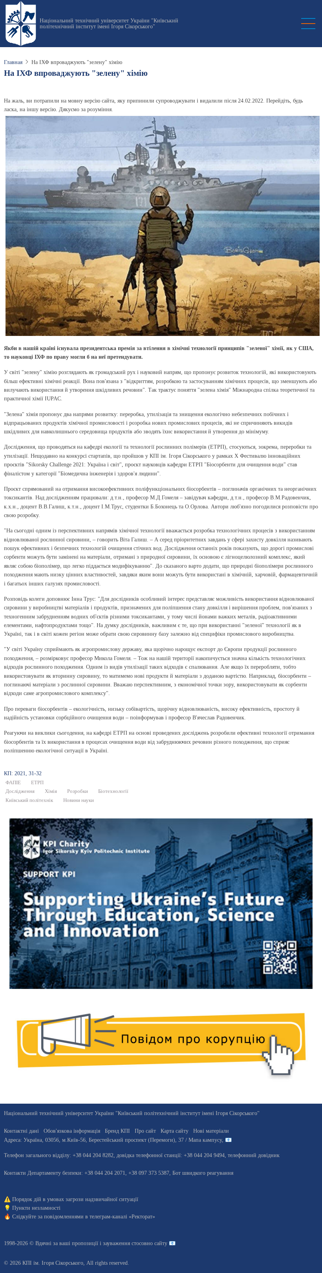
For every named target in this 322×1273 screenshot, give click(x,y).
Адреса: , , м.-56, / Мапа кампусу (113, 1140)
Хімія (51, 791)
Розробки (77, 791)
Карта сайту (174, 1131)
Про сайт (145, 1131)
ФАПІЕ (13, 782)
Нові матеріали (211, 1131)
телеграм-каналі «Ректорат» (122, 1217)
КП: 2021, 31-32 (23, 773)
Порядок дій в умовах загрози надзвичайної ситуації (75, 1199)
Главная (13, 62)
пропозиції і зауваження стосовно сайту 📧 (124, 1243)
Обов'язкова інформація (72, 1131)
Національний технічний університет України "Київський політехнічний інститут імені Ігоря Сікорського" (109, 23)
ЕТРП (37, 782)
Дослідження (20, 791)
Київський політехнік (29, 800)
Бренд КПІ (117, 1131)
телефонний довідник (254, 1155)
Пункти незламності (36, 1208)
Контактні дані (21, 1131)
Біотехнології (113, 791)
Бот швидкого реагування (202, 1173)
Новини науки (78, 800)
